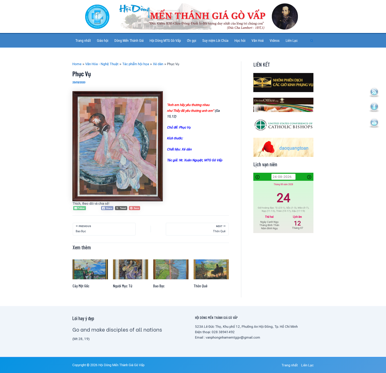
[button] (312, 40)
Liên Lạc (307, 365)
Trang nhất (289, 365)
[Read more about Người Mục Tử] (130, 269)
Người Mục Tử (122, 285)
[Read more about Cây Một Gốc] (90, 269)
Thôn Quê (200, 285)
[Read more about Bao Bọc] (171, 269)
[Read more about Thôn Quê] (211, 269)
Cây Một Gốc (81, 285)
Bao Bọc (159, 285)
